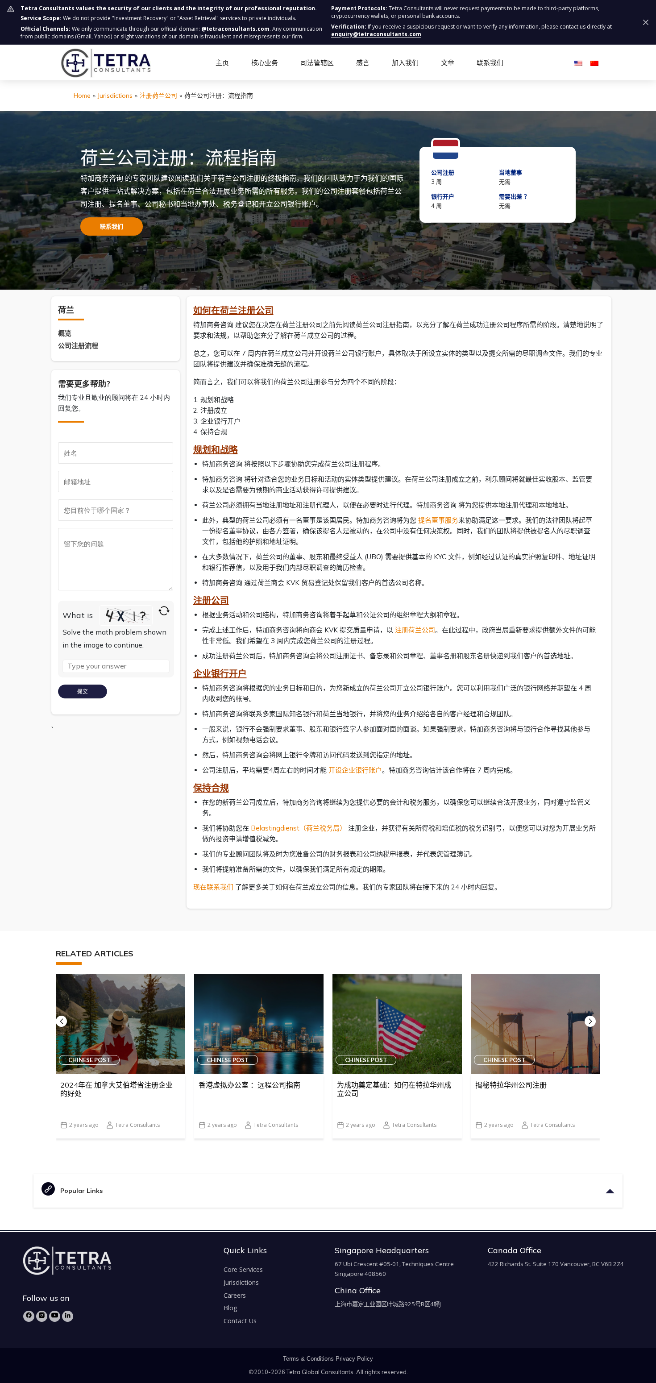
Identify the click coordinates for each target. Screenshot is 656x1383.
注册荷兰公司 (158, 95)
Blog (230, 1308)
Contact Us (240, 1321)
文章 (447, 62)
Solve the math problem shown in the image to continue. (114, 638)
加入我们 (405, 62)
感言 (363, 62)
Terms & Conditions (308, 1358)
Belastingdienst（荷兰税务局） (298, 828)
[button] (590, 1021)
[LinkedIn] (67, 1316)
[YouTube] (54, 1316)
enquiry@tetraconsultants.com (376, 34)
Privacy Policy (354, 1358)
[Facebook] (28, 1316)
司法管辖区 (317, 62)
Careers (235, 1295)
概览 (64, 333)
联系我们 (490, 62)
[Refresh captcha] (164, 610)
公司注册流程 (78, 345)
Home (82, 95)
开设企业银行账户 (355, 770)
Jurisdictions (115, 95)
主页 (222, 62)
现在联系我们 (213, 887)
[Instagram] (41, 1316)
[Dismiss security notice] (646, 22)
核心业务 (264, 62)
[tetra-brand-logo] (105, 62)
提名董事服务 (438, 520)
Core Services (243, 1269)
